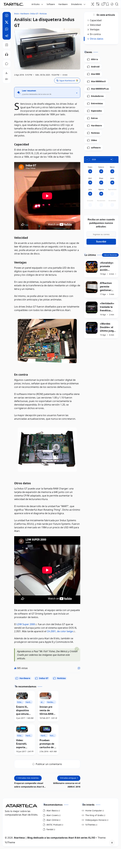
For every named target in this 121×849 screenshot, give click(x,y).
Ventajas (94, 29)
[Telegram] (6, 36)
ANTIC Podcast (53, 824)
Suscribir (101, 241)
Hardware (63, 4)
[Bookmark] (6, 44)
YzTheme (10, 842)
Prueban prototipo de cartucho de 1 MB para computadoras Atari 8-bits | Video (48, 744)
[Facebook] (6, 16)
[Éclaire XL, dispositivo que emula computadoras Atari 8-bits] (22, 696)
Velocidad (94, 24)
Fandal (49, 829)
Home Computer (93, 810)
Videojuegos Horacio (95, 820)
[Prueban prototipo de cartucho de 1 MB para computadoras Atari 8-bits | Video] (45, 729)
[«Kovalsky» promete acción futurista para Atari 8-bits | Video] (92, 267)
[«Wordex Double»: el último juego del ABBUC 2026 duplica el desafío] (92, 328)
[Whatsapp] (6, 29)
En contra (94, 34)
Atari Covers (52, 815)
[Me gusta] (79, 668)
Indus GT (43, 678)
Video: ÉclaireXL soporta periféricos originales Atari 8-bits (22, 744)
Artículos (36, 4)
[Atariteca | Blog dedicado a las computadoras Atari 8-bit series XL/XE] (14, 3)
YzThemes (90, 824)
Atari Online (52, 820)
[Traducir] (97, 4)
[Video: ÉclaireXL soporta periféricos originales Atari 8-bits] (22, 729)
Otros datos (95, 38)
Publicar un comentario (49, 764)
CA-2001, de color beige (60, 631)
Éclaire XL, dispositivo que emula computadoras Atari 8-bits (24, 710)
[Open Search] (116, 4)
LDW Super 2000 (26, 624)
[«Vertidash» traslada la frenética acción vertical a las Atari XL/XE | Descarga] (92, 307)
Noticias (61, 678)
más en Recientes (110, 255)
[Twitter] (6, 22)
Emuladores (76, 4)
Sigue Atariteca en (67, 80)
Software (51, 4)
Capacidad (95, 20)
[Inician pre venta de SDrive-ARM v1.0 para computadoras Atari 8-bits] (45, 696)
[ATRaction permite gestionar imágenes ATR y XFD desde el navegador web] (92, 287)
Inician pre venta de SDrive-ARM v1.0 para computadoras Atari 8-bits (48, 710)
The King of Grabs (94, 815)
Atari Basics (52, 810)
